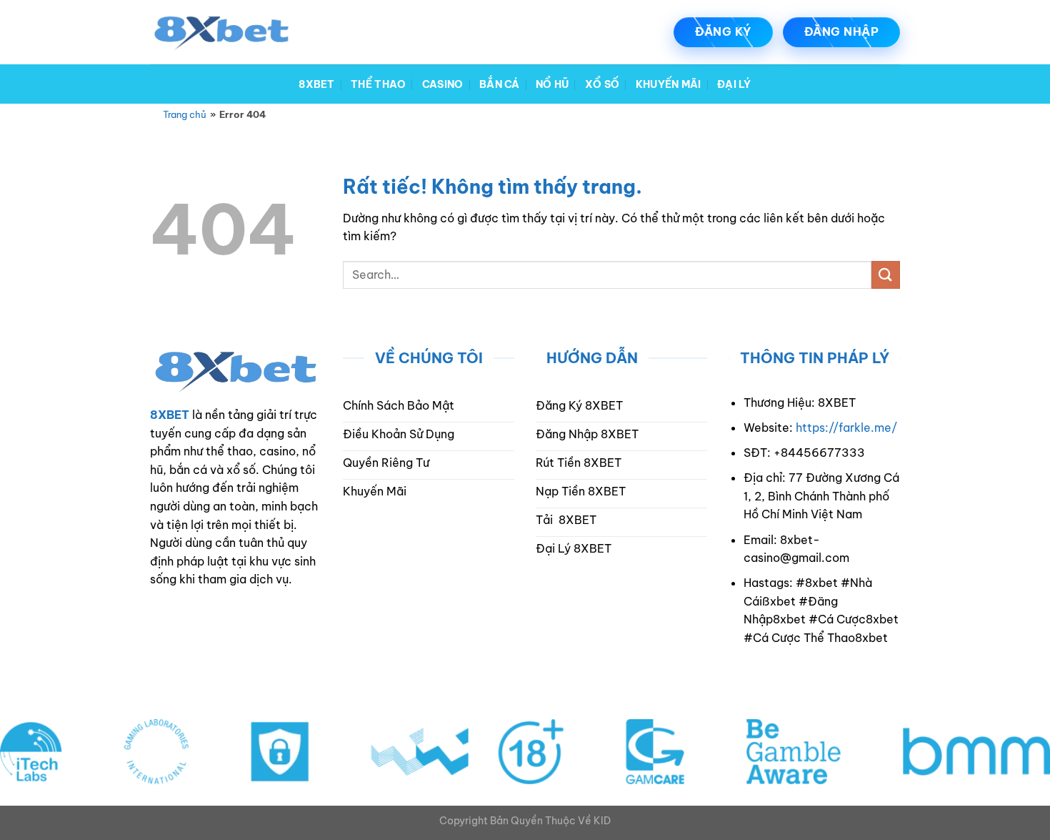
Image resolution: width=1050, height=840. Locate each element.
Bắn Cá (499, 84)
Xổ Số (602, 84)
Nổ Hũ (552, 84)
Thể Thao (378, 84)
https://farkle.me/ (846, 427)
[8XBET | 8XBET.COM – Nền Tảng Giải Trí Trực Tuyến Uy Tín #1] (221, 32)
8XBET (316, 84)
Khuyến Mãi (668, 84)
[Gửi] (885, 275)
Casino (443, 84)
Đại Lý (734, 84)
